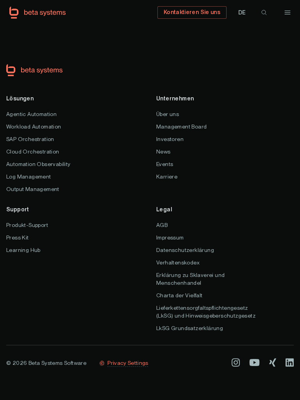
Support (17, 209)
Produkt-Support (27, 225)
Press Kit (17, 237)
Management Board (181, 126)
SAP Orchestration (30, 139)
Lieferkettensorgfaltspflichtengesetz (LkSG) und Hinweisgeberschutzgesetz (205, 312)
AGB (162, 225)
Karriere (166, 176)
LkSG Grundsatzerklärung (189, 328)
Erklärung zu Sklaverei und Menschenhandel (190, 279)
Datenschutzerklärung (185, 250)
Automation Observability (38, 164)
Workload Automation (33, 126)
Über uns (167, 114)
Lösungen (20, 98)
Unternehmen (175, 98)
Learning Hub (23, 250)
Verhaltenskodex (178, 262)
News (163, 151)
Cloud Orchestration (32, 151)
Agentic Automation (31, 114)
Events (164, 164)
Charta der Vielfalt (179, 295)
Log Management (28, 176)
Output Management (32, 189)
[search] (264, 12)
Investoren (170, 139)
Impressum (170, 237)
